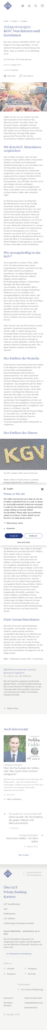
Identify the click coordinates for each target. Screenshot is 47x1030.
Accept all (13, 536)
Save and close (23, 542)
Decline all (33, 536)
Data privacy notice (15, 523)
